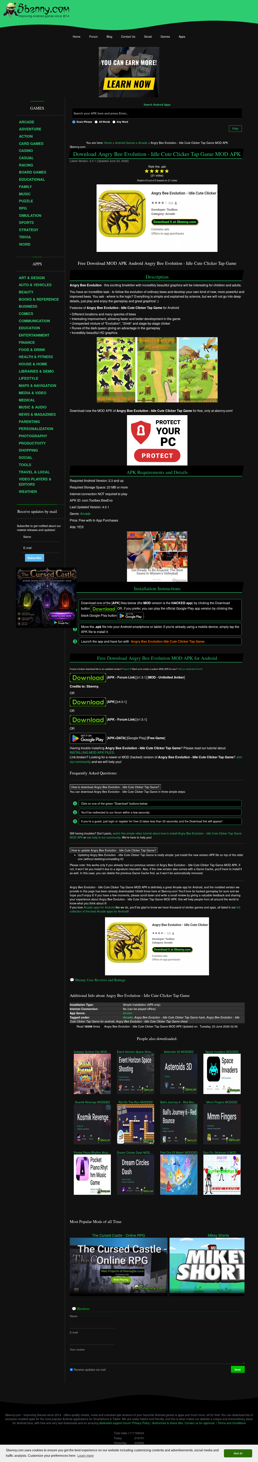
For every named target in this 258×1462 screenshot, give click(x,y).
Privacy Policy (141, 1423)
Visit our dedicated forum (190, 668)
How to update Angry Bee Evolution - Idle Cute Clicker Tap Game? (113, 850)
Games (165, 36)
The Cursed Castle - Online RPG (118, 1235)
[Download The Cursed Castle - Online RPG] (118, 1265)
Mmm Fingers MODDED (221, 1102)
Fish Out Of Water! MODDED (178, 1152)
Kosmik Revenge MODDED (92, 1102)
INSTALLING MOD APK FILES (92, 752)
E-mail (74, 1332)
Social (148, 36)
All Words (104, 122)
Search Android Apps (157, 104)
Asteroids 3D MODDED (179, 1051)
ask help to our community (103, 837)
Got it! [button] (238, 1453)
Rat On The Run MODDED (135, 1102)
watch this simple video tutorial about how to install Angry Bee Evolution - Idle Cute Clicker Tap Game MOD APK (156, 835)
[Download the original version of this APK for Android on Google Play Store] (88, 737)
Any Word (122, 122)
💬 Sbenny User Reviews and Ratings (97, 979)
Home (76, 36)
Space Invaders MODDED (222, 1051)
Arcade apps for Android (99, 907)
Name (73, 1316)
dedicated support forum (115, 1423)
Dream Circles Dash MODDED (135, 1152)
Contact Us (128, 36)
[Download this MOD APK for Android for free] (88, 677)
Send (237, 1369)
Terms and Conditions (232, 1423)
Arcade (85, 513)
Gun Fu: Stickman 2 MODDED (221, 1152)
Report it (127, 668)
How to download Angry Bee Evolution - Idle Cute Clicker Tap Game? (115, 787)
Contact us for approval (199, 1423)
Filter (235, 129)
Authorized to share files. (168, 1423)
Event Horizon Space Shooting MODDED (135, 1051)
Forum (93, 36)
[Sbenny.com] (36, 9)
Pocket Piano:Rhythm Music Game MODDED (92, 1152)
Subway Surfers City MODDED (92, 1051)
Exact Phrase (84, 122)
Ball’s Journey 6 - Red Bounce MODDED (178, 1102)
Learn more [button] (85, 1455)
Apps (182, 36)
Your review (77, 1349)
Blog (109, 36)
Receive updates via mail (90, 1369)
